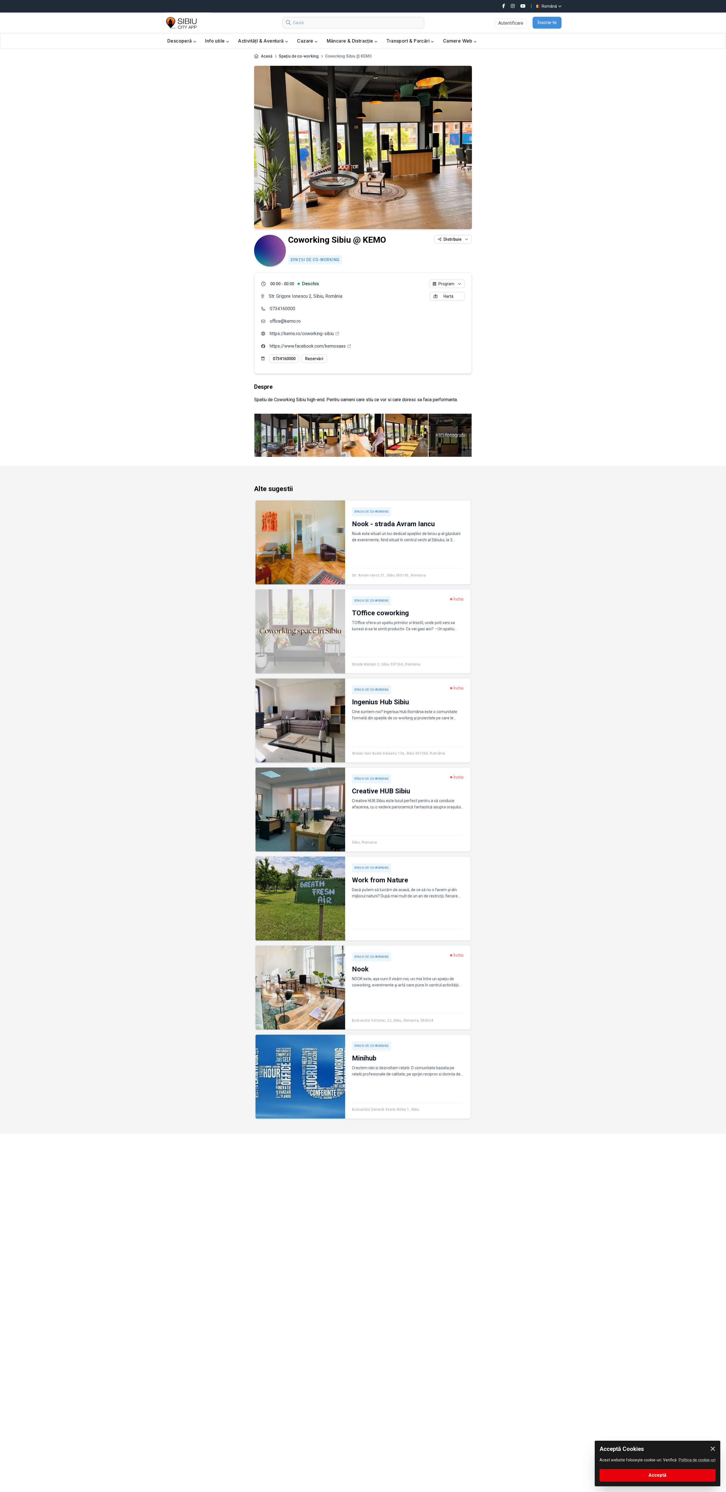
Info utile (215, 41)
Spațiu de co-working (299, 56)
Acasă (267, 56)
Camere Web (458, 41)
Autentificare (510, 23)
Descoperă (180, 41)
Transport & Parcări (408, 41)
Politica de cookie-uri (697, 1460)
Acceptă (657, 1475)
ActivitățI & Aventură (261, 41)
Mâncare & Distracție (350, 41)
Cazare (306, 41)
